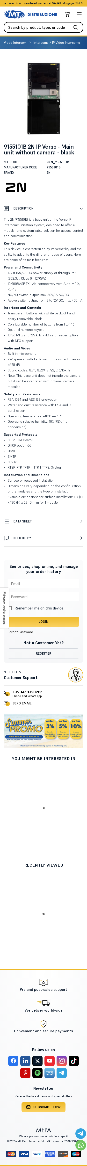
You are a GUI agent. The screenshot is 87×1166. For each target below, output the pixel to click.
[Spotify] (37, 1073)
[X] (37, 1061)
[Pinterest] (25, 1073)
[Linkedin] (25, 1061)
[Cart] (67, 14)
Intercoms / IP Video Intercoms (57, 42)
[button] (43, 208)
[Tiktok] (74, 1061)
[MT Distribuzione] (30, 14)
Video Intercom (16, 42)
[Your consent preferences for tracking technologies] (4, 608)
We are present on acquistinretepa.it (43, 1136)
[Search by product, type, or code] (77, 27)
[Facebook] (13, 1061)
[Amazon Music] (49, 1073)
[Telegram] (62, 1073)
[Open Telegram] (80, 1133)
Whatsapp (65, 3)
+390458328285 (28, 691)
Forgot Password (20, 632)
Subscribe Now (47, 1107)
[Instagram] (62, 1061)
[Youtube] (49, 1061)
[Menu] (79, 14)
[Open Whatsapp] (80, 1145)
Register (43, 653)
